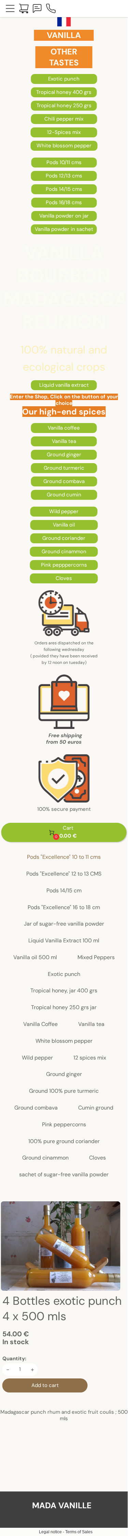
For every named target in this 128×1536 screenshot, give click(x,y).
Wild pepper (37, 1058)
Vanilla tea (91, 1024)
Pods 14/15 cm (64, 891)
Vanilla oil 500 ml (35, 957)
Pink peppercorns (64, 1125)
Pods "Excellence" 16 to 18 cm (64, 907)
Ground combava (36, 1108)
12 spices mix (89, 1058)
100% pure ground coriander (64, 1141)
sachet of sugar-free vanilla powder (64, 1175)
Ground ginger (64, 1074)
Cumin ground (95, 1108)
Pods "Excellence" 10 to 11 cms (64, 857)
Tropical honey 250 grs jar (64, 1007)
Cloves (97, 1158)
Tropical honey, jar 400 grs (63, 991)
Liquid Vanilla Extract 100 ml (63, 941)
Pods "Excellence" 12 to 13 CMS (63, 874)
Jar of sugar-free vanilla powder (64, 924)
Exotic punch (64, 974)
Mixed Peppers (96, 957)
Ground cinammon (45, 1158)
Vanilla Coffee (40, 1024)
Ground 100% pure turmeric (64, 1091)
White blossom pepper (64, 1041)
